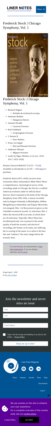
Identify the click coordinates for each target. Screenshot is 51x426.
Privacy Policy (19, 337)
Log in (42, 391)
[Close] (48, 395)
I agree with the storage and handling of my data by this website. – (26, 336)
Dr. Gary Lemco (11, 275)
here (42, 169)
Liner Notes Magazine (30, 362)
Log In (25, 252)
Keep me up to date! (25, 343)
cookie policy (30, 414)
